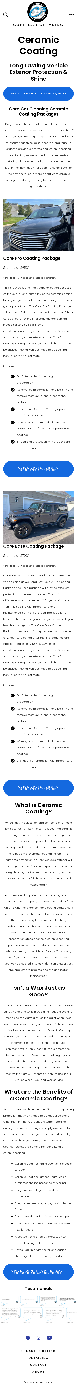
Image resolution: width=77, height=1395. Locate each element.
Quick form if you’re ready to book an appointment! (38, 1272)
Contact (38, 1364)
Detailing (38, 1357)
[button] (9, 1301)
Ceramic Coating (38, 1351)
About (38, 1371)
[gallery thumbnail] (11, 1315)
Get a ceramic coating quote (38, 93)
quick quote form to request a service (38, 469)
